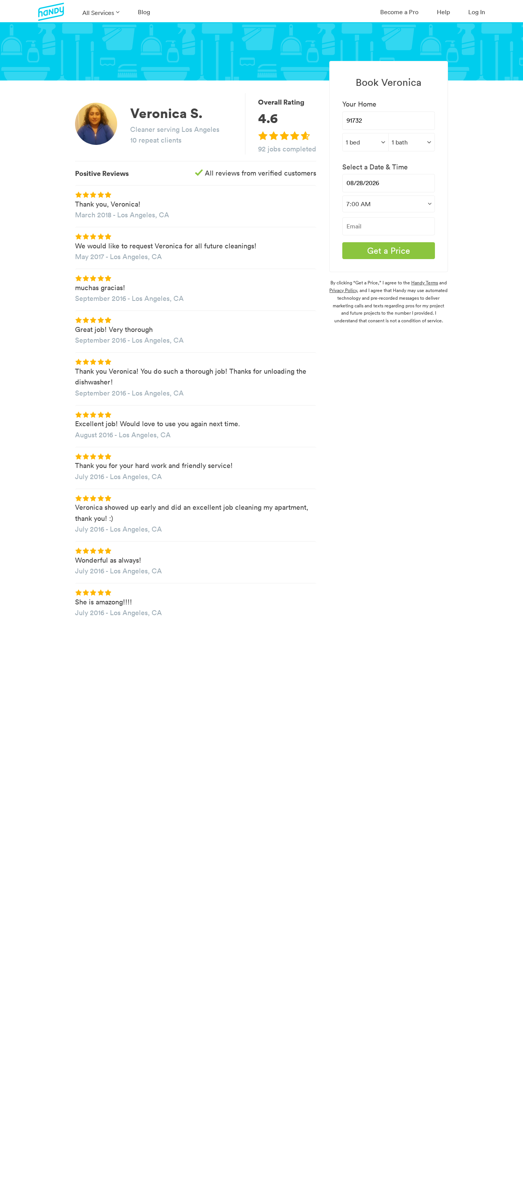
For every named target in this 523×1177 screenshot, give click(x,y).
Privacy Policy (343, 290)
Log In (476, 12)
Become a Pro (399, 12)
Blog (144, 12)
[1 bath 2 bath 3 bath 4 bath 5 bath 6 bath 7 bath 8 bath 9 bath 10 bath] (411, 142)
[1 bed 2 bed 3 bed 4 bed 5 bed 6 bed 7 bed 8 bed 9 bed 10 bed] (365, 142)
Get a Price (388, 251)
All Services (98, 12)
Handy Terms (424, 282)
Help (443, 12)
